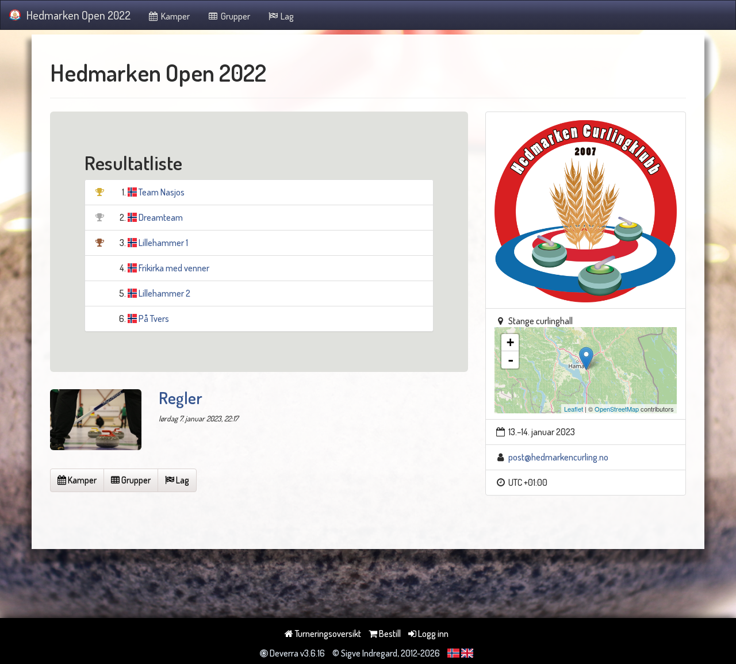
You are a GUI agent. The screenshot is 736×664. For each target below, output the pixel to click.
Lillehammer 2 (164, 293)
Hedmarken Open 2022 (78, 14)
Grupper (234, 16)
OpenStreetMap (617, 408)
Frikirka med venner (174, 268)
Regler (180, 397)
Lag (286, 16)
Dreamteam (161, 217)
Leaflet (573, 408)
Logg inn (432, 633)
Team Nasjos (162, 192)
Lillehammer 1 (163, 242)
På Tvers (154, 318)
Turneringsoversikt (327, 633)
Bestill (389, 633)
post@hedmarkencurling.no (558, 457)
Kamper (174, 16)
